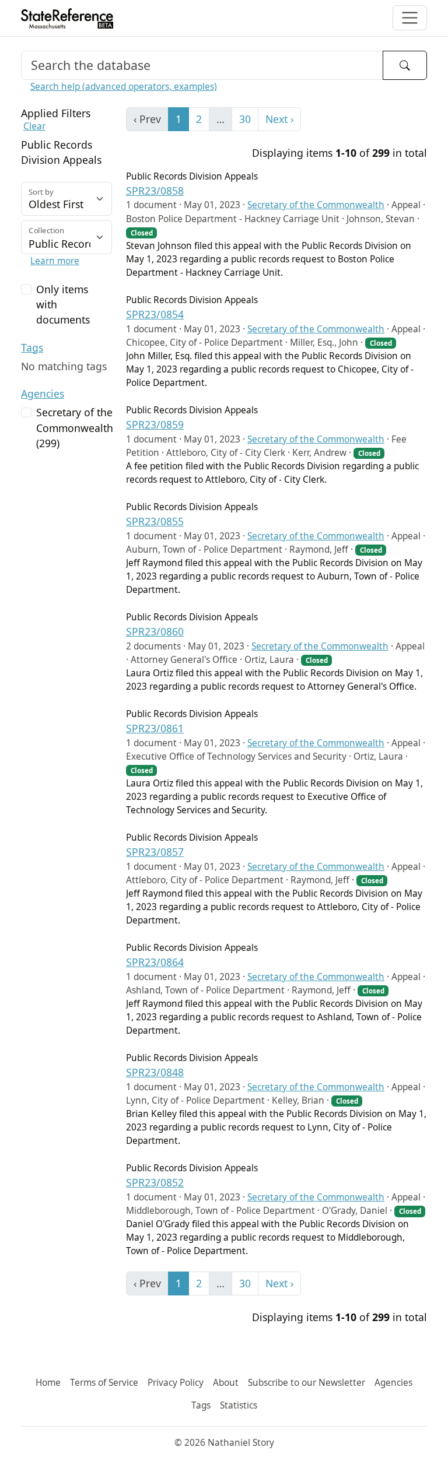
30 (245, 119)
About (226, 1382)
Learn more (54, 261)
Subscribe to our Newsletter (306, 1382)
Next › (279, 119)
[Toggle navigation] (410, 17)
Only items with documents (63, 304)
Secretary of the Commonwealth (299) (74, 427)
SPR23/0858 (155, 191)
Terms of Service (104, 1382)
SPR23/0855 (155, 521)
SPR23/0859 (155, 424)
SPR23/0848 (155, 1072)
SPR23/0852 (155, 1182)
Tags (32, 347)
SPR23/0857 (155, 852)
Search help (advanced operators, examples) (123, 86)
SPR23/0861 (155, 728)
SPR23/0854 (155, 314)
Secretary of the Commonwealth (315, 205)
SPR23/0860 (155, 631)
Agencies (42, 394)
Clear (34, 126)
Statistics (238, 1405)
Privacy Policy (176, 1382)
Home (48, 1382)
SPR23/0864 (155, 962)
